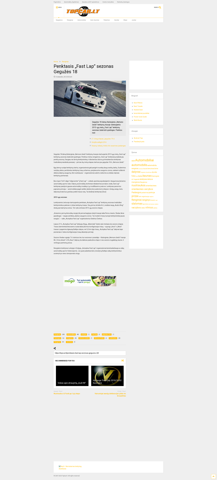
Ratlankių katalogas (123, 2)
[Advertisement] (108, 41)
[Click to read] (72, 376)
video (143, 208)
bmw (156, 169)
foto (133, 176)
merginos (136, 182)
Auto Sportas (94, 20)
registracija (145, 196)
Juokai (134, 20)
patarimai (145, 192)
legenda (136, 179)
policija (152, 192)
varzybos (136, 207)
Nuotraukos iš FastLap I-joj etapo (67, 394)
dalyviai (136, 171)
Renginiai (70, 20)
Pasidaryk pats (139, 141)
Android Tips (138, 138)
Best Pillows (138, 103)
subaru (156, 204)
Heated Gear (138, 110)
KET (133, 179)
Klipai (125, 20)
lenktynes (143, 179)
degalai (143, 172)
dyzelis (154, 172)
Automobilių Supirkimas (71, 2)
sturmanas (151, 204)
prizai (135, 196)
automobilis (139, 165)
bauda (145, 168)
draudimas (149, 172)
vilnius (149, 207)
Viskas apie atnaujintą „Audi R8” (72, 383)
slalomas (137, 203)
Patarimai (107, 20)
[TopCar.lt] (82, 16)
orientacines (151, 185)
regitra (151, 196)
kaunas (147, 175)
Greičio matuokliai (108, 2)
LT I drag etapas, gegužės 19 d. (103, 139)
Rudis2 (153, 200)
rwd (156, 200)
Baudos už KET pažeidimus (90, 2)
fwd (137, 176)
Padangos (136, 192)
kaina (140, 176)
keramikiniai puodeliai (141, 113)
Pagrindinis (57, 2)
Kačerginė (155, 176)
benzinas (151, 169)
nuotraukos (138, 185)
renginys (146, 200)
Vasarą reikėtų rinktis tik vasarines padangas (109, 146)
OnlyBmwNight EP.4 (99, 142)
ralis (140, 196)
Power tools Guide (140, 117)
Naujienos (59, 20)
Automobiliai (82, 20)
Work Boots (138, 120)
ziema (155, 208)
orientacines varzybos (142, 189)
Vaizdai (116, 20)
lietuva (150, 179)
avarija (141, 168)
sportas (145, 204)
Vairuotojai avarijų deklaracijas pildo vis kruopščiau (110, 395)
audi (133, 161)
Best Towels (138, 106)
